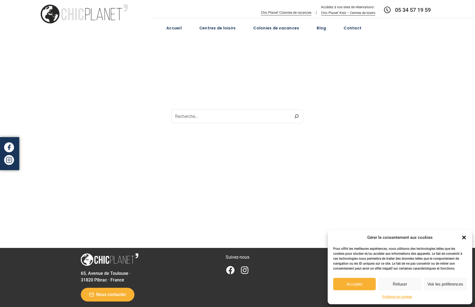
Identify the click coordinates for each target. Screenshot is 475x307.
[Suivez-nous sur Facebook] (9, 147)
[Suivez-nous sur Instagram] (9, 160)
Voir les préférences (445, 284)
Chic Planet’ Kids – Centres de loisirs (348, 13)
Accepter (354, 284)
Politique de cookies (397, 297)
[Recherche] (296, 116)
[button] (464, 237)
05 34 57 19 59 (413, 10)
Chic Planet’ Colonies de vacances (286, 13)
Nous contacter (111, 294)
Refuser (400, 284)
